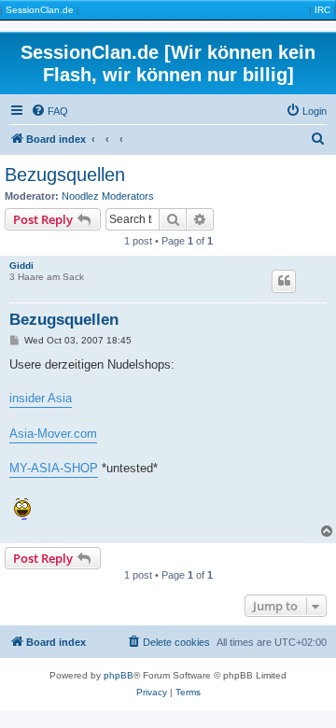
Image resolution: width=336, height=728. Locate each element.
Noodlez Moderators (108, 196)
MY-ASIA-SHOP (53, 468)
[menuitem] (49, 111)
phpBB (118, 675)
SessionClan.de (40, 10)
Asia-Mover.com (53, 434)
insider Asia (40, 398)
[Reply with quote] (284, 281)
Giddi (21, 265)
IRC (322, 10)
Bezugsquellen (65, 174)
